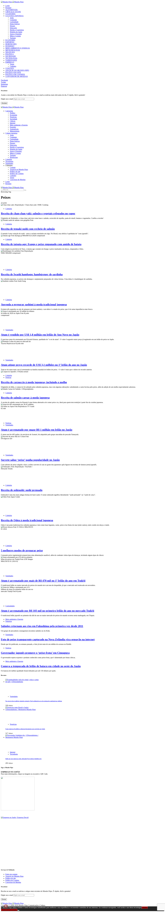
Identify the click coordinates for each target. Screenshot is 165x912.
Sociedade (13, 119)
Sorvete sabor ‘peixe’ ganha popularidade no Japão (30, 459)
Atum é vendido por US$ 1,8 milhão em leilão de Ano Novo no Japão (40, 334)
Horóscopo (14, 157)
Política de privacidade (9, 910)
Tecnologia (14, 754)
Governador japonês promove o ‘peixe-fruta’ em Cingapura (35, 652)
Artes (12, 18)
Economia (13, 115)
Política (12, 113)
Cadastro (13, 66)
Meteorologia (14, 131)
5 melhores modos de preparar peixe (22, 550)
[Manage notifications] (6, 906)
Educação (13, 28)
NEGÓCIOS (10, 52)
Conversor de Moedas (17, 180)
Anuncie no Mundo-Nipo (19, 169)
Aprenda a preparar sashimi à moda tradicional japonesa (34, 304)
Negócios (13, 117)
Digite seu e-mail (7, 99)
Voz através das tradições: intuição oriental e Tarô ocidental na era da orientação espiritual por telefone (33, 701)
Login (7, 6)
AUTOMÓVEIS (11, 10)
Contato (12, 167)
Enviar (4, 899)
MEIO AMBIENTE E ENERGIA (17, 48)
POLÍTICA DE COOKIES (15, 74)
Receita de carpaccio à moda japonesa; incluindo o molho (34, 382)
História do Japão (16, 32)
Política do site (15, 171)
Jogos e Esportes (16, 34)
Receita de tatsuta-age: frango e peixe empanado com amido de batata (41, 244)
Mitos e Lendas (15, 36)
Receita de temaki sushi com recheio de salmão (28, 228)
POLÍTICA (9, 54)
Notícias (8, 377)
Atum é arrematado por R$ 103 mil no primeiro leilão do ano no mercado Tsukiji (47, 610)
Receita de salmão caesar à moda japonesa (25, 397)
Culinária (8, 209)
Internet (12, 123)
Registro (8, 8)
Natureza (8, 621)
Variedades (9, 330)
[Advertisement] (68, 851)
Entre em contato (11, 874)
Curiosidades (10, 606)
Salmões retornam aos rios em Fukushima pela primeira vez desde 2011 (42, 626)
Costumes (13, 20)
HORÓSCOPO (11, 44)
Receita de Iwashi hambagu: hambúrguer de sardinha (32, 274)
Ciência (12, 121)
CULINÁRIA (10, 14)
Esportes (13, 127)
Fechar (144, 907)
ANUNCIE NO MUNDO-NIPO (17, 70)
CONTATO (9, 68)
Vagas (12, 64)
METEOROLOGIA (12, 50)
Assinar (4, 103)
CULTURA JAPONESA (14, 16)
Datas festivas (15, 24)
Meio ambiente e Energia (19, 125)
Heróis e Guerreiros (17, 30)
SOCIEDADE (10, 56)
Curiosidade (14, 22)
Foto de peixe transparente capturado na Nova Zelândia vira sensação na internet (48, 639)
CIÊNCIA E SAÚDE (13, 12)
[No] (18, 910)
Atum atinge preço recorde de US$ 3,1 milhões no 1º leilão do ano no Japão (44, 364)
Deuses (12, 26)
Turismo (13, 38)
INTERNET (9, 46)
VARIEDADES (11, 60)
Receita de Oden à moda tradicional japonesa (27, 520)
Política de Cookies (17, 173)
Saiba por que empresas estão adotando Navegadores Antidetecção (23, 758)
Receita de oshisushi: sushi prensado (21, 490)
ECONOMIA (10, 40)
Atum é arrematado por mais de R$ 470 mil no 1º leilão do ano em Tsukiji (43, 580)
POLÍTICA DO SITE (13, 72)
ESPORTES (9, 42)
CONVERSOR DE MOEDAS (16, 76)
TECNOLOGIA (11, 58)
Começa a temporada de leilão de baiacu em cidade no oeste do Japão (41, 666)
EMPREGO (9, 62)
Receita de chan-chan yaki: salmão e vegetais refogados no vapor (38, 213)
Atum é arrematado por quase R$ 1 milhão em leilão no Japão (36, 429)
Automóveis (14, 129)
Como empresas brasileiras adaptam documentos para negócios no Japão (25, 729)
